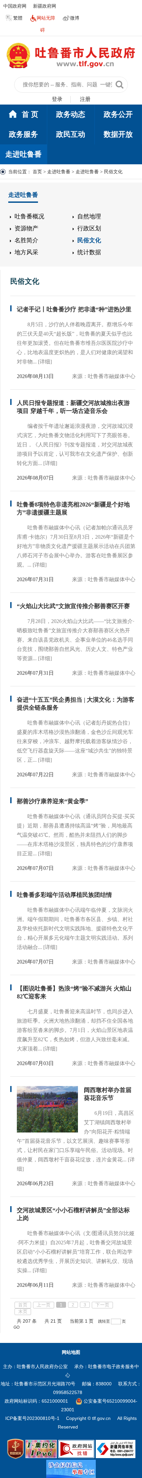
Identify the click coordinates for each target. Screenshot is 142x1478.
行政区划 (89, 228)
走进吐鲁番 (23, 154)
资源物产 (26, 228)
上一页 (44, 1304)
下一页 (102, 1304)
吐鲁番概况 (29, 216)
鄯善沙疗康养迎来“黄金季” (52, 801)
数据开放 (118, 134)
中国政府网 (14, 6)
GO (16, 1327)
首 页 (30, 114)
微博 (74, 18)
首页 (37, 171)
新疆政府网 (44, 6)
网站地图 (71, 1352)
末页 (22, 1311)
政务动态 (70, 114)
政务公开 (118, 114)
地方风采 (26, 252)
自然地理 (89, 216)
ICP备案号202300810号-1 (32, 1418)
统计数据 (89, 252)
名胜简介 (26, 240)
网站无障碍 (46, 24)
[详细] (45, 361)
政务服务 (23, 134)
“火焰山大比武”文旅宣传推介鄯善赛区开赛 (73, 606)
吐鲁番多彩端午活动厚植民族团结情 (64, 895)
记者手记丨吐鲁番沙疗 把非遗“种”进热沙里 (74, 309)
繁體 (17, 18)
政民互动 (70, 134)
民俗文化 (89, 240)
